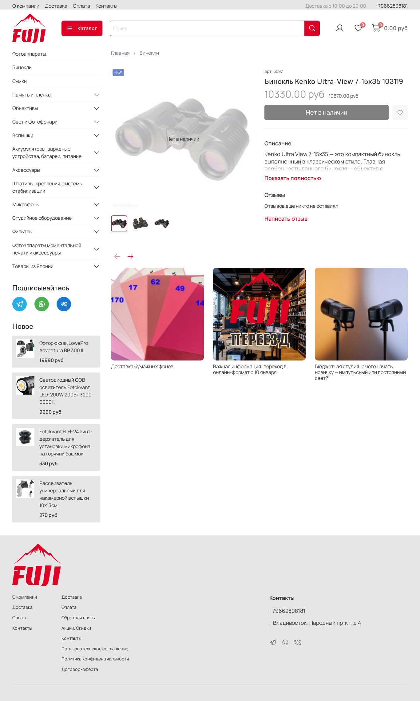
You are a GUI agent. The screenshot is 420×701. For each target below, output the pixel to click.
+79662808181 (391, 5)
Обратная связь (78, 617)
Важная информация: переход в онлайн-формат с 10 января (250, 369)
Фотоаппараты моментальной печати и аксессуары (46, 249)
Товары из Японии (32, 266)
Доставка (56, 5)
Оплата (81, 5)
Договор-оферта (79, 669)
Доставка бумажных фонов (142, 366)
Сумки (19, 81)
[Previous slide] (120, 139)
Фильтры (22, 231)
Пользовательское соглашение (94, 649)
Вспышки (22, 135)
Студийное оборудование (42, 218)
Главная (120, 52)
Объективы (25, 108)
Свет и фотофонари (34, 121)
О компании (25, 5)
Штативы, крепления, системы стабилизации (47, 187)
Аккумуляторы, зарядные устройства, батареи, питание (46, 152)
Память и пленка (31, 94)
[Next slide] (244, 139)
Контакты (106, 5)
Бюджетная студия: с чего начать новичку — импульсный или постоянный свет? (360, 372)
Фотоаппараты (29, 53)
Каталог (87, 28)
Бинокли (149, 52)
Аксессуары (26, 170)
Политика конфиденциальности (95, 659)
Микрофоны (26, 204)
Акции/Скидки (76, 628)
